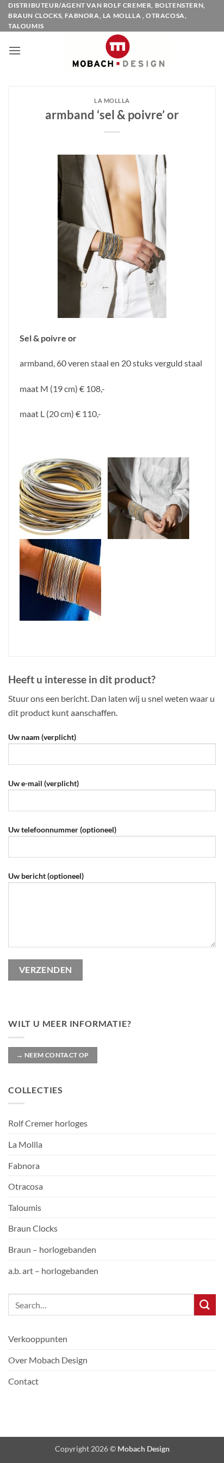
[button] (14, 50)
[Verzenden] (205, 1304)
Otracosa (25, 1186)
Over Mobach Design (48, 1360)
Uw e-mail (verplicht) (43, 783)
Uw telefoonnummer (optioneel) (62, 829)
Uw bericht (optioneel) (46, 875)
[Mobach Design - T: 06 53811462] (118, 51)
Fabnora (24, 1165)
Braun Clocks (33, 1228)
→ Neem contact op (52, 1055)
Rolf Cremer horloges (48, 1123)
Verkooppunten (37, 1338)
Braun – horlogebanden (52, 1249)
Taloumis (24, 1207)
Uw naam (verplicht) (42, 737)
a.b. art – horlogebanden (53, 1270)
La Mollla (25, 1144)
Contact (23, 1381)
